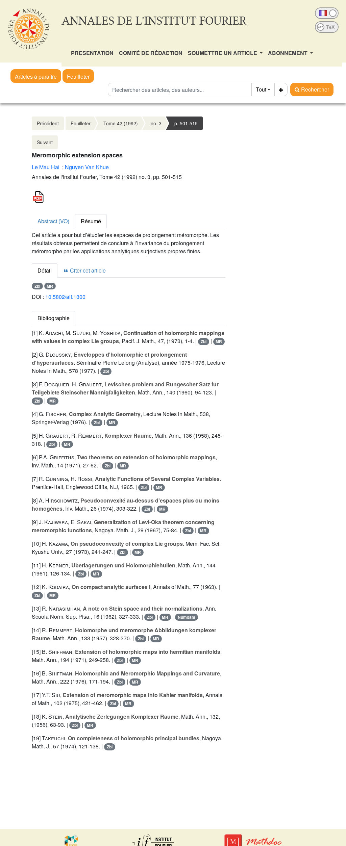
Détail (45, 270)
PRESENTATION (92, 53)
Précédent (48, 123)
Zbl (37, 286)
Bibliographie (54, 318)
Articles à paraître (36, 76)
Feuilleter (78, 76)
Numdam (186, 617)
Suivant (45, 142)
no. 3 (156, 123)
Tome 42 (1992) (120, 123)
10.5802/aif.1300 (65, 297)
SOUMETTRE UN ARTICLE (223, 53)
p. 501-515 (186, 123)
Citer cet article (87, 270)
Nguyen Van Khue (87, 167)
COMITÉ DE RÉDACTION (150, 53)
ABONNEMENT (288, 53)
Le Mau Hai (45, 167)
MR (50, 286)
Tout (261, 89)
